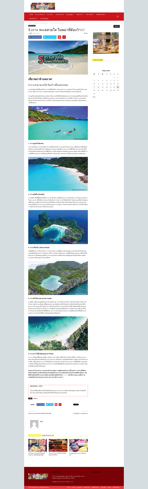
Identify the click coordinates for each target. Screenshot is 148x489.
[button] (118, 17)
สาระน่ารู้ (49, 14)
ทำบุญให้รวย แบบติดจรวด (80, 413)
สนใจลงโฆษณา (116, 487)
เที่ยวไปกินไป (32, 18)
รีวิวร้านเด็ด (89, 14)
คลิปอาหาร (79, 14)
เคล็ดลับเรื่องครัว (100, 14)
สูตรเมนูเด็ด (69, 14)
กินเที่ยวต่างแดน (44, 23)
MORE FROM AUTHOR (48, 435)
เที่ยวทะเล (35, 398)
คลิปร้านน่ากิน (87, 487)
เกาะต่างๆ (65, 375)
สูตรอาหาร (79, 487)
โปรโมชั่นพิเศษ (44, 18)
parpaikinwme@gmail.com (66, 481)
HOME (31, 14)
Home (29, 23)
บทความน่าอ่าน (60, 14)
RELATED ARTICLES (34, 435)
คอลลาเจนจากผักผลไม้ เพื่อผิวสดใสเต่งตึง (39, 413)
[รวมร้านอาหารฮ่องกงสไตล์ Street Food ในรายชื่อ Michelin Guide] (37, 445)
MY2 (31, 33)
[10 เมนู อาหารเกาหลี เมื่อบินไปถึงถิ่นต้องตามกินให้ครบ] (58, 445)
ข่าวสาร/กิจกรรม (39, 14)
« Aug (93, 97)
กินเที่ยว (109, 487)
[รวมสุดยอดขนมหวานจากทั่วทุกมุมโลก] (78, 445)
